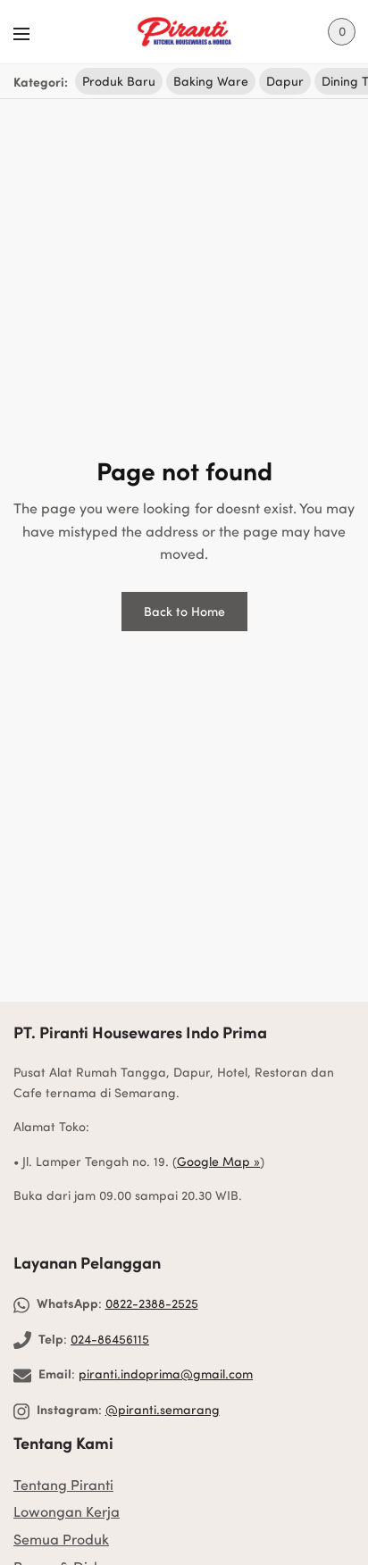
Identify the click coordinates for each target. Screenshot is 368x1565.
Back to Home (184, 611)
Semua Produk (61, 1538)
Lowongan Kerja (66, 1511)
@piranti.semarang (162, 1409)
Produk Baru (118, 80)
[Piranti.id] (184, 32)
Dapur (285, 80)
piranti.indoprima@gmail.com (166, 1373)
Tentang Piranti (63, 1484)
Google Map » (218, 1161)
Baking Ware (210, 80)
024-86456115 (110, 1338)
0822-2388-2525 (151, 1302)
